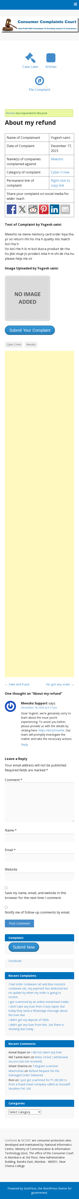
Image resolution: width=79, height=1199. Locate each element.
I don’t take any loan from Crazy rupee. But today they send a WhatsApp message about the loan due (38, 1011)
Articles (51, 66)
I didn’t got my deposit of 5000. (29, 1020)
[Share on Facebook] (11, 209)
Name (11, 830)
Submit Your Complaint (29, 330)
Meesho (10, 113)
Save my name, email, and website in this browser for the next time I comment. (35, 895)
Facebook (15, 961)
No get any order (60, 684)
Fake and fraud (17, 684)
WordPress (50, 1188)
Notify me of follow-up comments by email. (37, 912)
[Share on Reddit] (33, 209)
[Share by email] (65, 209)
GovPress (30, 1188)
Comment (13, 780)
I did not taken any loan (46, 1052)
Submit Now (24, 947)
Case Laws (30, 66)
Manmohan (16, 1071)
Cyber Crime (60, 172)
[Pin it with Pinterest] (44, 209)
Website (11, 869)
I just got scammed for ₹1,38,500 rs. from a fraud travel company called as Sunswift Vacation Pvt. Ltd (39, 1084)
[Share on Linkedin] (54, 209)
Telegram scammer (45, 1066)
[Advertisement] (39, 514)
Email (10, 850)
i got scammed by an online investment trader (39, 1002)
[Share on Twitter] (22, 209)
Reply (24, 744)
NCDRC (26, 1140)
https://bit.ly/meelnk (51, 730)
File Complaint (39, 89)
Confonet (11, 1140)
